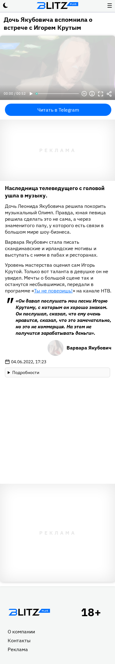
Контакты (19, 640)
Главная (29, 612)
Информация (92, 94)
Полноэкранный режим (100, 94)
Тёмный (5, 5)
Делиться (109, 94)
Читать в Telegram (58, 110)
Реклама (18, 649)
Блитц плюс (57, 5)
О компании (21, 631)
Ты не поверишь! (53, 291)
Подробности (25, 372)
